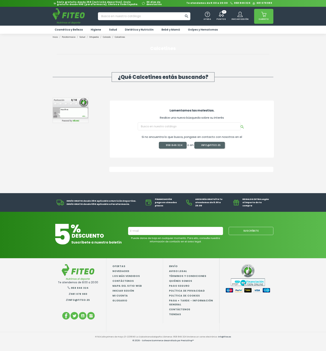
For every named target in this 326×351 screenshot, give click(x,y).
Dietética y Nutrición (139, 29)
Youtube (82, 316)
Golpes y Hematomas (203, 29)
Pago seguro (179, 286)
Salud (113, 29)
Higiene (96, 29)
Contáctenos (123, 281)
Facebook (66, 316)
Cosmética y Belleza (69, 29)
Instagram (91, 316)
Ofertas (118, 266)
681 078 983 (264, 3)
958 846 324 (242, 3)
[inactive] (70, 110)
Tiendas (175, 314)
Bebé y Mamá (170, 29)
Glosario (119, 300)
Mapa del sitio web (127, 286)
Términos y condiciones (188, 276)
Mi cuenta (120, 295)
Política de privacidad (187, 291)
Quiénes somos (180, 281)
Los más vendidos (126, 276)
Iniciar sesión (123, 291)
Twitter (74, 316)
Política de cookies (184, 295)
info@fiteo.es (211, 145)
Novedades (120, 271)
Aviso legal (178, 271)
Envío (173, 266)
